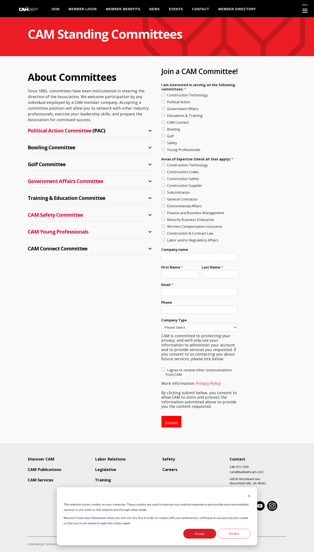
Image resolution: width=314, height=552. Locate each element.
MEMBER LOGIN (83, 9)
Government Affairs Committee (65, 180)
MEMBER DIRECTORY (237, 9)
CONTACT (200, 9)
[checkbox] (199, 122)
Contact (237, 459)
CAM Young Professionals (58, 231)
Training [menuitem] (103, 479)
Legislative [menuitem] (105, 469)
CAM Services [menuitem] (40, 479)
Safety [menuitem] (168, 459)
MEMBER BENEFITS (123, 9)
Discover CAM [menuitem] (41, 459)
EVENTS (176, 9)
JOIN (55, 9)
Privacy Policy (208, 383)
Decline (234, 533)
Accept (200, 533)
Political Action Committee (59, 130)
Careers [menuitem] (169, 469)
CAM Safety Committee (55, 214)
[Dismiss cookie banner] (249, 496)
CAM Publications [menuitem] (44, 469)
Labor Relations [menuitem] (110, 459)
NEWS (154, 9)
